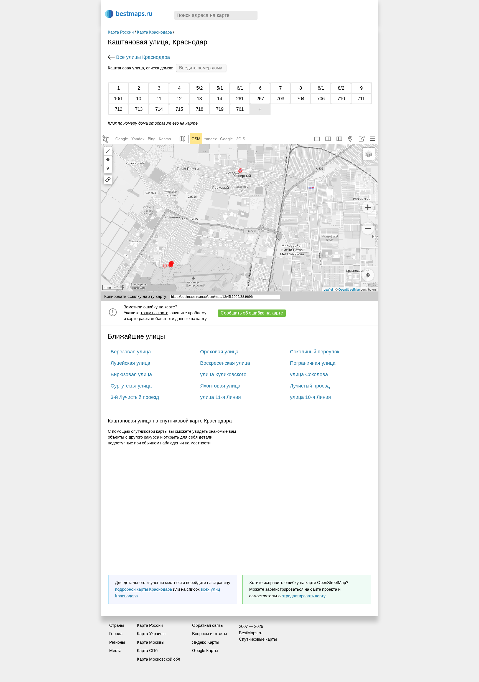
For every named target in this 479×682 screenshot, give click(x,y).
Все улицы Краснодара (143, 57)
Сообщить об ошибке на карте (252, 313)
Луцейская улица (130, 363)
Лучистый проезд (310, 386)
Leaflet (328, 289)
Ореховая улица (219, 351)
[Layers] (369, 154)
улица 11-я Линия (220, 397)
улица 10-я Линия (310, 397)
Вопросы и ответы (209, 633)
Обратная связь (207, 625)
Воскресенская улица (225, 363)
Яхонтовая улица (220, 386)
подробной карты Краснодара (143, 589)
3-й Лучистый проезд (135, 397)
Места (115, 650)
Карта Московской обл (158, 659)
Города (116, 633)
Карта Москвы (150, 642)
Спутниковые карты (258, 639)
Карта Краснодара (154, 32)
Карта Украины (151, 633)
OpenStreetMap (349, 289)
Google (121, 139)
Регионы (117, 642)
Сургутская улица (131, 386)
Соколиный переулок (314, 351)
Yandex (137, 139)
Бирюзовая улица (131, 374)
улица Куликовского (223, 374)
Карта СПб (147, 650)
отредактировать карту (303, 595)
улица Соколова (309, 374)
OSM (196, 139)
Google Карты (205, 650)
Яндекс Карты (205, 642)
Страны (116, 625)
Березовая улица (131, 351)
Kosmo (165, 139)
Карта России (121, 32)
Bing (152, 139)
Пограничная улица (312, 363)
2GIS (240, 139)
